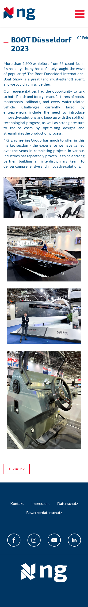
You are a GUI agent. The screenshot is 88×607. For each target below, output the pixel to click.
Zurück (18, 469)
